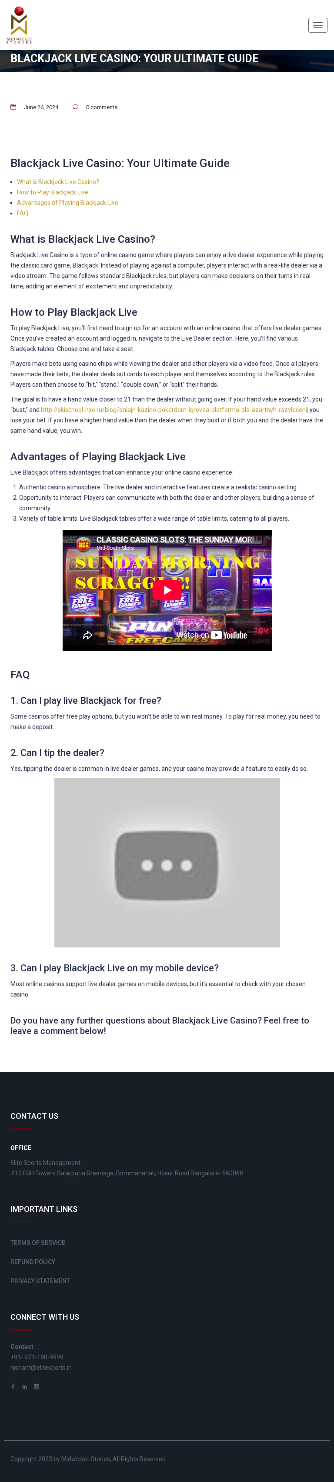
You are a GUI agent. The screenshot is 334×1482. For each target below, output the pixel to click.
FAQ (22, 213)
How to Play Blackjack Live (52, 192)
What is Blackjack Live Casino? (58, 181)
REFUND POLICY (32, 1261)
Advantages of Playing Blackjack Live (67, 202)
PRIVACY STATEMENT (40, 1281)
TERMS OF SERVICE (37, 1242)
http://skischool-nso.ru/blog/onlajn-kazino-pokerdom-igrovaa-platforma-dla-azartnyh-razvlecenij (174, 409)
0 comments (101, 107)
